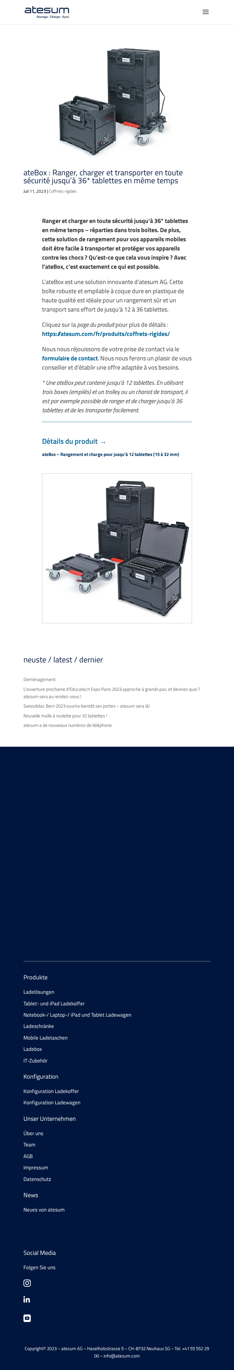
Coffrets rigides (62, 191)
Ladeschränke (38, 1026)
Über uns (33, 1133)
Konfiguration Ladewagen (51, 1102)
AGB (28, 1156)
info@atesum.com (75, 918)
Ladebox (32, 1049)
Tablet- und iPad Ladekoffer (54, 1003)
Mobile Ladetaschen (45, 1038)
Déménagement (39, 679)
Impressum (35, 1167)
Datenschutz (37, 1179)
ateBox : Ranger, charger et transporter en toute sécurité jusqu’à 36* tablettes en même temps (103, 176)
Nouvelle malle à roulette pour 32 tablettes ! (65, 715)
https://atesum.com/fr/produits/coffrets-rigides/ (106, 333)
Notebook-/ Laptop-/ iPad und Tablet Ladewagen (77, 1015)
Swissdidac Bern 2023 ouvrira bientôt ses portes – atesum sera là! (86, 705)
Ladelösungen (38, 992)
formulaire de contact (70, 358)
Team (29, 1145)
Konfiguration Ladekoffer (51, 1091)
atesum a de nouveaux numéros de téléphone (67, 725)
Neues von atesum (44, 1210)
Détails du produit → (74, 440)
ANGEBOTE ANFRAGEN (56, 833)
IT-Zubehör (35, 1061)
